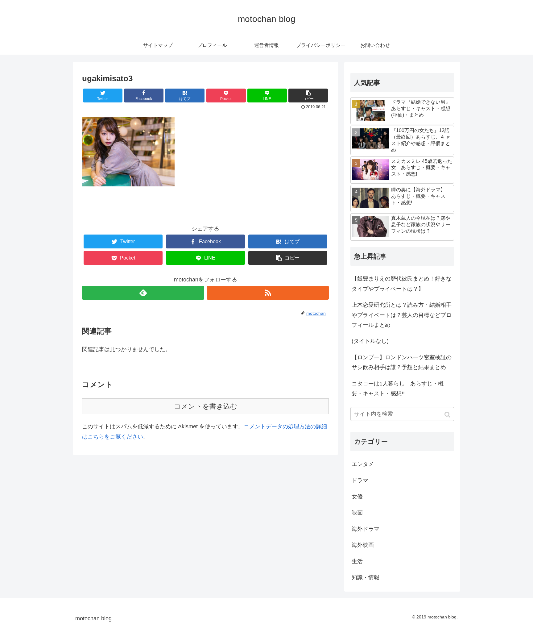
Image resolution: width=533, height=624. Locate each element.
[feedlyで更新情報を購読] (143, 293)
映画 (357, 513)
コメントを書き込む (205, 406)
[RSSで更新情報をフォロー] (268, 293)
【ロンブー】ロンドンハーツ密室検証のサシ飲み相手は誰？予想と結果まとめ (402, 362)
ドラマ (360, 480)
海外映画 (363, 545)
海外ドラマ (365, 529)
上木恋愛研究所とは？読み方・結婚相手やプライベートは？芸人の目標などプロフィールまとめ (402, 315)
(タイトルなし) (370, 341)
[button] (448, 414)
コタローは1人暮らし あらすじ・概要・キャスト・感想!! (398, 389)
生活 (357, 561)
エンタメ (363, 464)
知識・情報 (365, 577)
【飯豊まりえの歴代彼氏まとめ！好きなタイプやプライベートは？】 (402, 284)
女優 (357, 496)
